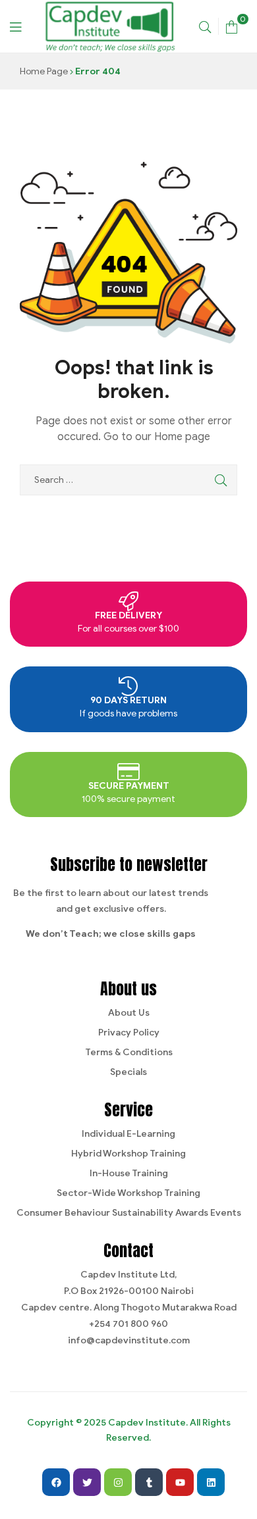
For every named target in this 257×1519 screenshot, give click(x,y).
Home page (182, 436)
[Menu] (15, 26)
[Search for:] (128, 480)
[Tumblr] (149, 1482)
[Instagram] (118, 1482)
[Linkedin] (211, 1482)
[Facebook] (56, 1482)
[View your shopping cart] (231, 26)
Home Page (44, 71)
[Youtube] (180, 1482)
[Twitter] (87, 1482)
